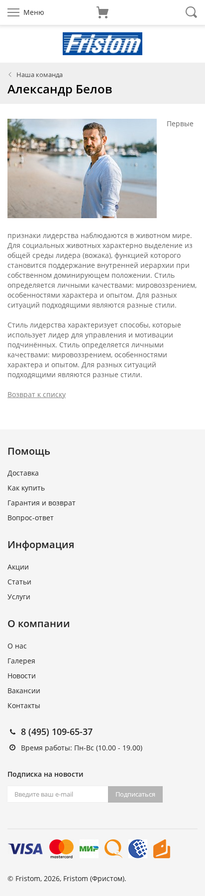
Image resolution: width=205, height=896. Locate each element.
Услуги (18, 596)
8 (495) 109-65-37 (57, 731)
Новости (21, 675)
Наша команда (39, 74)
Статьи (19, 581)
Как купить (26, 487)
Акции (18, 566)
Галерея (21, 660)
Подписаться (135, 794)
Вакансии (23, 690)
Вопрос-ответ (30, 517)
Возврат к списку (36, 394)
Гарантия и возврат (41, 502)
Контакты (23, 705)
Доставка (23, 473)
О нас (17, 646)
